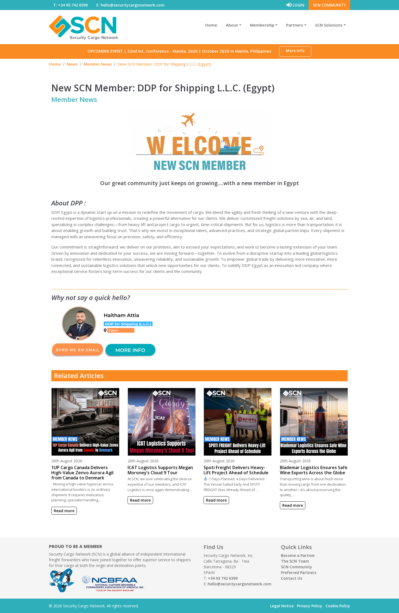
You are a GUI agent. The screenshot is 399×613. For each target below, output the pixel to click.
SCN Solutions (329, 25)
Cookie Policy (337, 605)
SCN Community (329, 5)
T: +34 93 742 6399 (70, 5)
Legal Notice (282, 605)
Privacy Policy (309, 605)
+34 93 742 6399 (222, 578)
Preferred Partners (298, 572)
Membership (262, 25)
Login (298, 5)
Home (211, 25)
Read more (64, 510)
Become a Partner (298, 555)
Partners (294, 25)
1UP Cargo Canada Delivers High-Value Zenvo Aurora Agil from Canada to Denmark (82, 472)
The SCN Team (295, 561)
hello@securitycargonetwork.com (239, 583)
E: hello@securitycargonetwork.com (130, 5)
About (232, 25)
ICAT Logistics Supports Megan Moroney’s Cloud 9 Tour (160, 470)
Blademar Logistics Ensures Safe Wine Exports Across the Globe (313, 470)
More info (295, 50)
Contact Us (291, 578)
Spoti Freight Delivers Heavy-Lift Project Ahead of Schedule (236, 470)
